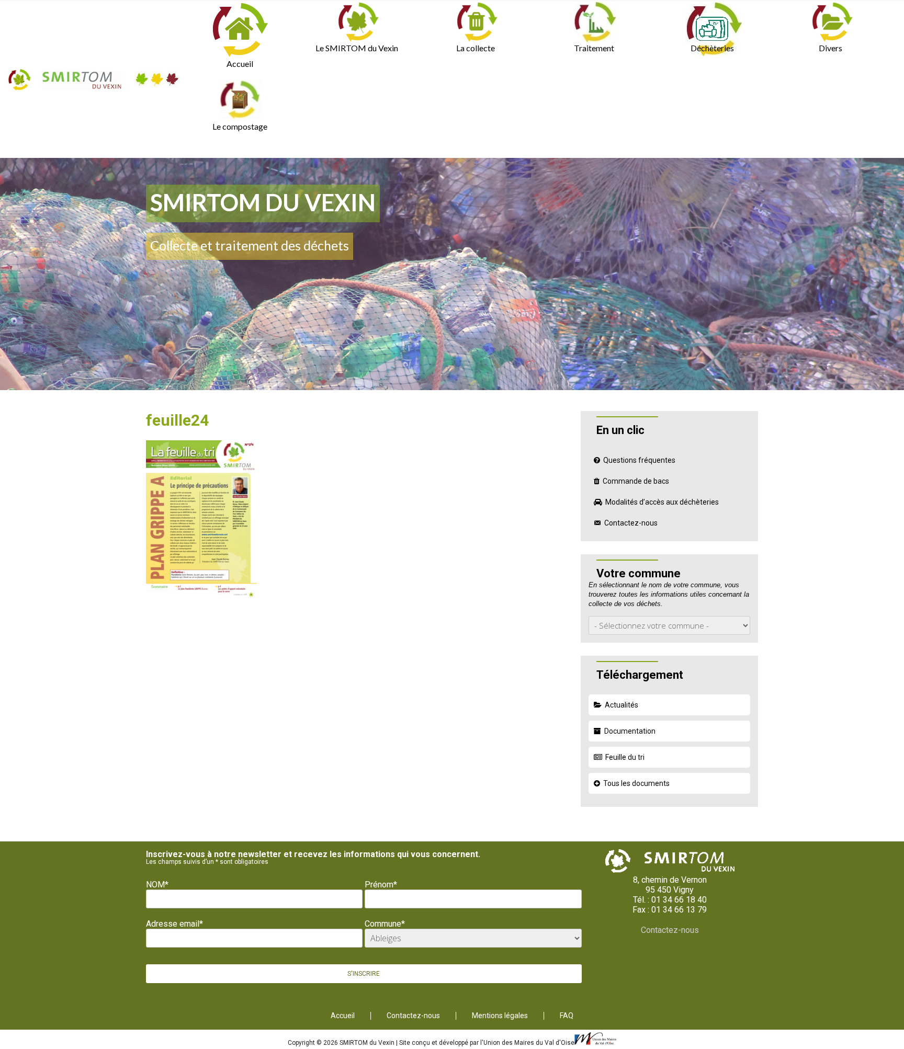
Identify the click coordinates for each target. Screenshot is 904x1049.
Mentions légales (500, 1016)
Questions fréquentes (639, 460)
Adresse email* (174, 924)
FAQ (566, 1016)
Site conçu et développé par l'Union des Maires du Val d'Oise (486, 1042)
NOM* (157, 885)
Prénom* (381, 885)
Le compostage (239, 126)
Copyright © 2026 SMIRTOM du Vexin (342, 1042)
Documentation (630, 731)
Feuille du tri (625, 757)
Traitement (594, 48)
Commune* (385, 924)
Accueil (240, 64)
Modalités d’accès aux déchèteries (662, 502)
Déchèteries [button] (712, 48)
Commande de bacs (636, 481)
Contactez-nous (631, 523)
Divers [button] (830, 48)
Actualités (621, 705)
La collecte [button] (475, 48)
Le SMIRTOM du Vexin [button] (356, 48)
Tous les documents (636, 783)
